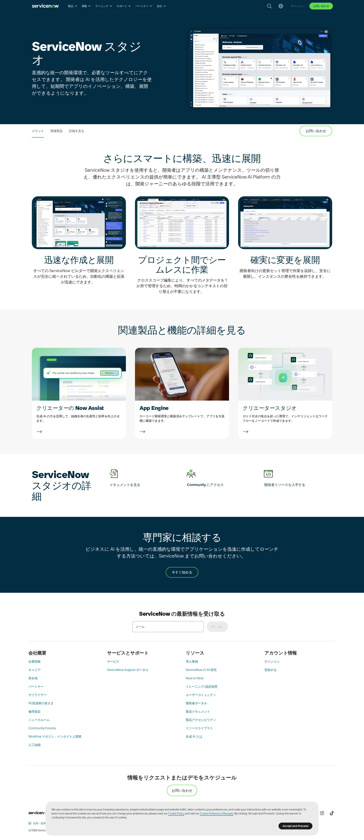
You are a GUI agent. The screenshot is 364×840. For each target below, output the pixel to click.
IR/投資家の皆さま (41, 703)
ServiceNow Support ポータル (127, 670)
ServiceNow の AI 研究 (201, 670)
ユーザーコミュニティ (201, 695)
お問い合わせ (321, 6)
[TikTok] (332, 813)
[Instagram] (322, 813)
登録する (270, 670)
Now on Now (194, 678)
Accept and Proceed (295, 826)
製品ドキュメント (198, 711)
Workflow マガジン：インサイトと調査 (55, 736)
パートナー (36, 686)
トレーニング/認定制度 (201, 686)
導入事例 (192, 661)
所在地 (33, 678)
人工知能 (34, 745)
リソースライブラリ (199, 728)
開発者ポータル (196, 703)
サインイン (272, 661)
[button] (72, 6)
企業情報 (34, 661)
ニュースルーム (39, 720)
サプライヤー (37, 695)
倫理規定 (34, 711)
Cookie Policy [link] (176, 813)
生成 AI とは (194, 736)
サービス (113, 661)
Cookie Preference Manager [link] (216, 813)
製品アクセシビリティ (201, 720)
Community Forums (42, 728)
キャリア (34, 670)
